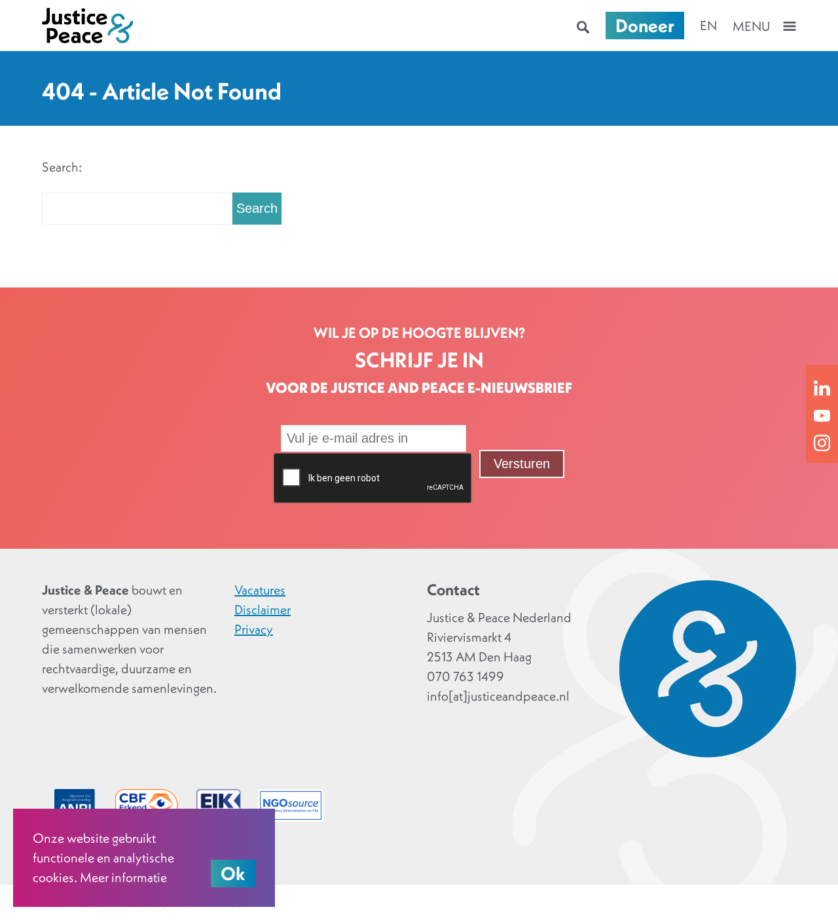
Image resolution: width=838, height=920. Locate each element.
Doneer (644, 25)
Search (257, 208)
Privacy (253, 629)
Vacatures (259, 589)
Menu (751, 26)
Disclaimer (262, 609)
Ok (233, 873)
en (708, 25)
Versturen (522, 463)
